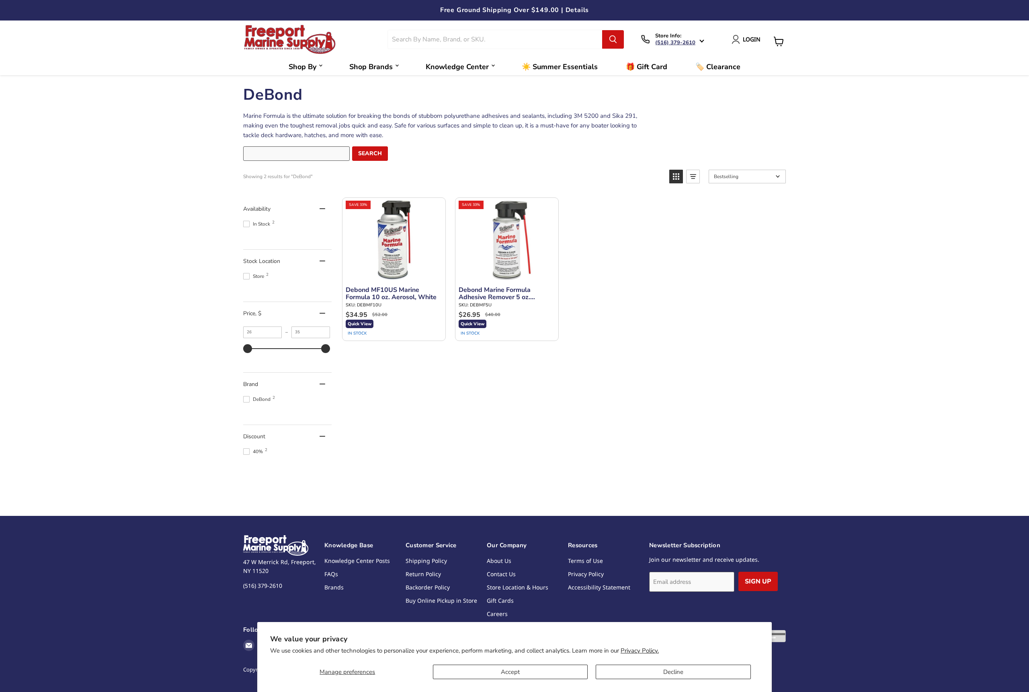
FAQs (331, 574)
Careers (497, 614)
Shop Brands (371, 67)
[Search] (613, 39)
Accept (510, 672)
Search (370, 153)
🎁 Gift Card (646, 67)
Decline (673, 672)
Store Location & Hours (517, 587)
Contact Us (501, 574)
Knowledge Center (457, 67)
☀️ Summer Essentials (560, 67)
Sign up (758, 581)
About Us (499, 561)
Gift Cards (500, 600)
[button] (676, 176)
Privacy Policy (586, 574)
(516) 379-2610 (675, 42)
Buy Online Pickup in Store (441, 600)
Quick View (359, 324)
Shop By (302, 67)
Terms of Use (585, 561)
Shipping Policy (426, 561)
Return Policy (423, 574)
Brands (334, 587)
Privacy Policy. (640, 651)
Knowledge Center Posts (357, 561)
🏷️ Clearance (717, 67)
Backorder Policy (428, 587)
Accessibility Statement (599, 587)
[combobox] (495, 39)
